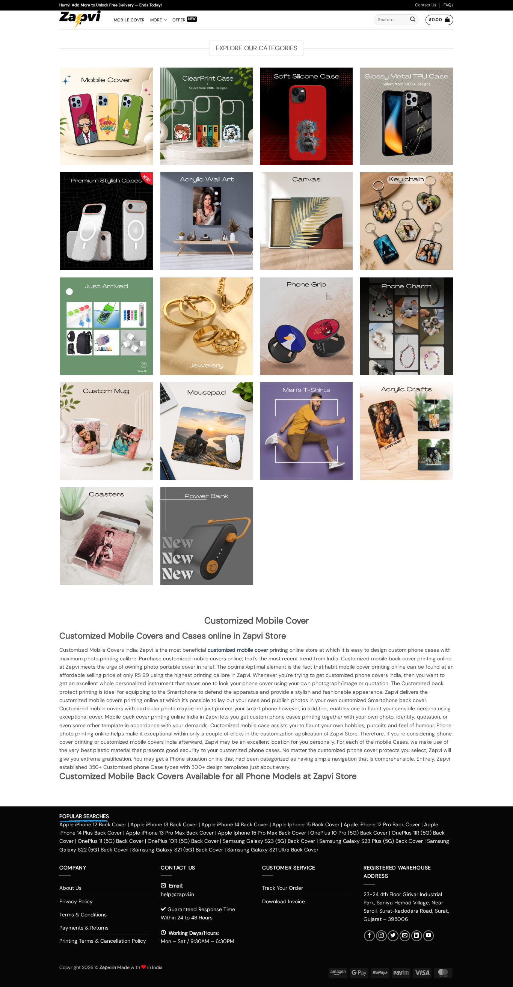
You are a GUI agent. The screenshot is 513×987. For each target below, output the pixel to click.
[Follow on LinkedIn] (416, 935)
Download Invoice (283, 901)
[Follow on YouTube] (428, 935)
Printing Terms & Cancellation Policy (102, 940)
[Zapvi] (81, 20)
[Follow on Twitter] (393, 935)
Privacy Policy (76, 901)
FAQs (449, 5)
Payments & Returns (84, 927)
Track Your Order (282, 888)
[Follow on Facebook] (369, 935)
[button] (439, 20)
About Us (70, 888)
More (156, 20)
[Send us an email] (405, 935)
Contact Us (425, 5)
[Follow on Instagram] (381, 935)
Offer (179, 20)
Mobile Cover (129, 20)
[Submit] (412, 20)
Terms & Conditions (83, 914)
